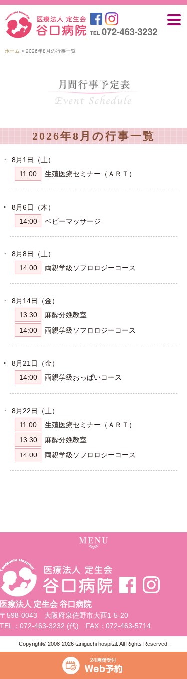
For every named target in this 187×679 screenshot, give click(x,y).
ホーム (12, 51)
